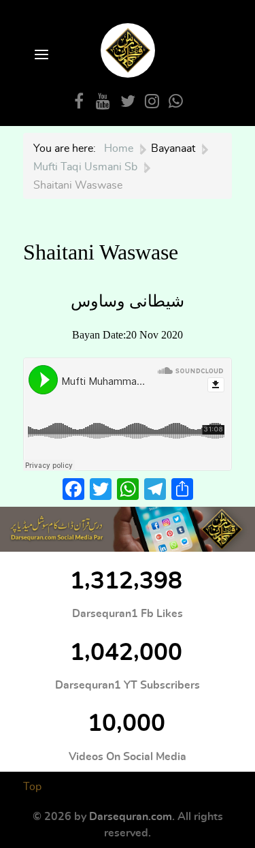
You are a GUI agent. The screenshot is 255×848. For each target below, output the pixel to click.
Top (32, 786)
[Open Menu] (40, 55)
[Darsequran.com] (127, 529)
